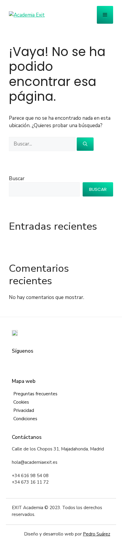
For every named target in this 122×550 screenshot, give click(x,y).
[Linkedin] (42, 363)
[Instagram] (33, 363)
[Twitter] (24, 363)
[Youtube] (51, 363)
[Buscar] (85, 144)
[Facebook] (15, 363)
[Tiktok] (60, 363)
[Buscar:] (43, 143)
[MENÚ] (105, 15)
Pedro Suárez (96, 534)
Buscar (17, 178)
